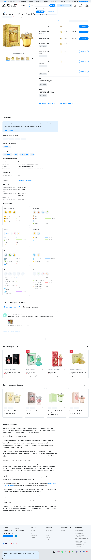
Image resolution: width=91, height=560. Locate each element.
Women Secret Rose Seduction (33, 410)
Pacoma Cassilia (52, 372)
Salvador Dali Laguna (31, 372)
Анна (9, 314)
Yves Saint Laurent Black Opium (12, 372)
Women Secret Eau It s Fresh (55, 410)
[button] (4, 58)
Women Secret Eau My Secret (77, 410)
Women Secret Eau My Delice (11, 410)
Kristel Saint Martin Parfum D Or (78, 372)
